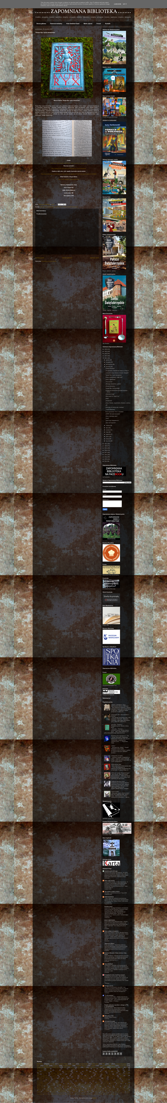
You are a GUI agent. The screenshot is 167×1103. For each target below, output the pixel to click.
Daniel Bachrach (88, 1081)
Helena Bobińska (87, 1092)
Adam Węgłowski (96, 1083)
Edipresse (53, 1091)
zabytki (93, 1065)
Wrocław (128, 1071)
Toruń (123, 1083)
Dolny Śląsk (90, 1075)
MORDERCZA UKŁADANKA (111, 976)
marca (107, 436)
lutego (107, 438)
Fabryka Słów (73, 1078)
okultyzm (57, 1084)
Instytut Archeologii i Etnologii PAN (106, 1084)
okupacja (88, 1083)
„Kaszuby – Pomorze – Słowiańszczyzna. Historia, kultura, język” (120, 726)
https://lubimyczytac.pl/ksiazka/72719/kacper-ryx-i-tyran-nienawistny (68, 168)
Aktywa (70, 1088)
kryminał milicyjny (66, 1070)
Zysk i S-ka (45, 1074)
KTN (38, 1071)
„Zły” (106, 405)
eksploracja (70, 1090)
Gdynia (92, 1086)
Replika (46, 1065)
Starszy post (94, 258)
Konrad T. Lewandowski (122, 1084)
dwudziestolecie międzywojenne (91, 1079)
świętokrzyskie (67, 1065)
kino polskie (104, 1086)
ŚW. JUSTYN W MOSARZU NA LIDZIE (113, 987)
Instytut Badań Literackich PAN (59, 1094)
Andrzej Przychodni (105, 1091)
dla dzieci (86, 1071)
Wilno (73, 1081)
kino (68, 1074)
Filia (50, 1094)
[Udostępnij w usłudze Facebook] (64, 204)
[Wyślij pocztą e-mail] (59, 204)
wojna (73, 1064)
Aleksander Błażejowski (122, 1082)
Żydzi (104, 1078)
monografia (71, 1068)
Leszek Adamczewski (42, 1083)
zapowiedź (63, 1077)
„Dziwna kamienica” (110, 386)
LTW (85, 1067)
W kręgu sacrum (108, 985)
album (94, 1068)
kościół (110, 1086)
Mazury (98, 1074)
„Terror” (107, 418)
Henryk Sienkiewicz (73, 1091)
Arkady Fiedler (98, 1088)
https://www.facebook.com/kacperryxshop (68, 179)
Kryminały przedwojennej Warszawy (48, 1067)
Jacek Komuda (57, 1079)
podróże (82, 1075)
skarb (48, 1068)
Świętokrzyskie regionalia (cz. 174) (120, 736)
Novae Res (122, 1065)
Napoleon (117, 1079)
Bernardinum (68, 1073)
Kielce (93, 1071)
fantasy (76, 1090)
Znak (69, 1077)
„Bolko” (107, 398)
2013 (105, 461)
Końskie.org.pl (108, 906)
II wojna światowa (120, 1064)
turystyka (90, 1070)
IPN (127, 1075)
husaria (90, 1091)
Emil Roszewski (59, 1083)
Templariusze (40, 1088)
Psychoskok (53, 1075)
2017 (105, 452)
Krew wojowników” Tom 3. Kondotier (114, 411)
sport (60, 1081)
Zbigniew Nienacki (64, 1075)
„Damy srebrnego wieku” (111, 416)
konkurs (54, 1081)
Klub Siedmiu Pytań (72, 23)
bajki (47, 1086)
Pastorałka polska (108, 1007)
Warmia (98, 1075)
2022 (105, 358)
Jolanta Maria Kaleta (88, 1074)
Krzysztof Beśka (67, 1082)
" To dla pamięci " (109, 995)
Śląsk (65, 1078)
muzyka (82, 1083)
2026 (105, 349)
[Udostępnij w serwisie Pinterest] (65, 204)
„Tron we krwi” (108, 381)
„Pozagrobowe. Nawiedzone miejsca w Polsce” (117, 370)
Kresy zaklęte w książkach (111, 931)
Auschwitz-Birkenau (53, 1092)
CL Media (78, 1086)
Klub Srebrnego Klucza (76, 1087)
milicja (126, 1068)
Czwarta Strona (46, 1071)
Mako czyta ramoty (109, 880)
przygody (56, 1065)
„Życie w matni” (115, 791)
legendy (121, 1075)
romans (116, 1074)
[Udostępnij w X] (62, 204)
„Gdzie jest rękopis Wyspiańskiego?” (120, 773)
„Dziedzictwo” (108, 400)
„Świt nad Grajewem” (110, 422)
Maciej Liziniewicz (83, 1078)
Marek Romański (55, 1074)
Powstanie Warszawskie (43, 1077)
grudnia (108, 360)
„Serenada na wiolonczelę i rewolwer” (114, 407)
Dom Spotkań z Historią (124, 1088)
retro (38, 1065)
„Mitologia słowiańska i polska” (113, 384)
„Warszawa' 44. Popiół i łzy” (112, 396)
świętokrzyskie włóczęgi (111, 871)
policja (54, 1078)
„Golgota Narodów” (110, 368)
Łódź (60, 1078)
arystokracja (114, 1094)
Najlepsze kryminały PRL (83, 1068)
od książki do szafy (109, 1021)
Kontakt (107, 23)
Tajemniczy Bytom (109, 943)
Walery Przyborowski (100, 1073)
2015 (105, 457)
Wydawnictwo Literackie (79, 1070)
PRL (103, 1064)
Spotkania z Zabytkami (56, 1073)
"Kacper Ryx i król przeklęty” (112, 388)
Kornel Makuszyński (89, 1087)
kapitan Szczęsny (107, 1074)
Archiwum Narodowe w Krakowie (117, 1091)
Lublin (97, 1086)
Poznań (107, 1068)
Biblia (76, 1084)
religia (78, 1067)
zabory (110, 1079)
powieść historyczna (72, 206)
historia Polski (63, 1064)
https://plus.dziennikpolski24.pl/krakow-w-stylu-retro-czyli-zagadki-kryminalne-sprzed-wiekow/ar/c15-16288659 (68, 174)
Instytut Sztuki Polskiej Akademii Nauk (83, 1094)
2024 (105, 353)
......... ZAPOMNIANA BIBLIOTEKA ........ (83, 11)
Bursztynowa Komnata (42, 1087)
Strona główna (41, 23)
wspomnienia (40, 1070)
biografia (105, 1067)
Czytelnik (104, 1077)
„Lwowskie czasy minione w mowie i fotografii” (117, 373)
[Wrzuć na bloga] (60, 204)
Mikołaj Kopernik (119, 1087)
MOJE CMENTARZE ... (110, 920)
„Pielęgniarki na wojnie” (117, 755)
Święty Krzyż (53, 1086)
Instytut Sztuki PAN (70, 1094)
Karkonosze (66, 1087)
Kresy (121, 1067)
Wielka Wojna (40, 1086)
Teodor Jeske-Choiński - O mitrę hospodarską (115, 882)
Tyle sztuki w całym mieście (112, 891)
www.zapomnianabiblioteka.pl (110, 1035)
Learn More (117, 4)
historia (42, 206)
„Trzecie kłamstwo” (110, 409)
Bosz (127, 1086)
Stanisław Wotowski (114, 1078)
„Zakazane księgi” (109, 394)
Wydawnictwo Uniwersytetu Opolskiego (111, 1081)
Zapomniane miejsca (125, 1077)
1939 (122, 1086)
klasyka (57, 1070)
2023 (105, 355)
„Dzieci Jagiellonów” (110, 379)
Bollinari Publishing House (110, 1088)
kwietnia (108, 434)
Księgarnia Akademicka (78, 1082)
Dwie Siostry (68, 1092)
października (109, 364)
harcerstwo (103, 1079)
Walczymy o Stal (108, 1015)
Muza (118, 1083)
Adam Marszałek (76, 1074)
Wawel (51, 1083)
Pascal (126, 1087)
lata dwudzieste (56, 1068)
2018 (105, 450)
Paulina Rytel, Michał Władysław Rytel (113, 921)
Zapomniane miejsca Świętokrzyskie (54, 1088)
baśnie (93, 1082)
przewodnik (49, 1070)
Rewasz (111, 1092)
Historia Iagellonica (84, 1084)
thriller (59, 1082)
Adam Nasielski (112, 1073)
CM (110, 1064)
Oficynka (98, 1070)
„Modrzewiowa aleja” (116, 764)
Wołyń (70, 1083)
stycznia (108, 441)
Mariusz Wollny (63, 206)
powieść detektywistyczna (109, 1070)
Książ (107, 1087)
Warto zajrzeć (88, 23)
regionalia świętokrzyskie (107, 1065)
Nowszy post (39, 258)
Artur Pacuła (96, 1077)
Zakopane (76, 1083)
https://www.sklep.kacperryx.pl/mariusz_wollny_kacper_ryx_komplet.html (68, 163)
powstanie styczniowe (44, 1078)
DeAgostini (86, 1086)
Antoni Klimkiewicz (109, 955)
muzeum (113, 1068)
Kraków (56, 206)
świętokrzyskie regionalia (67, 1084)
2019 (105, 448)
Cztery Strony (62, 1092)
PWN (38, 1074)
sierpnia (108, 425)
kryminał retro (83, 1064)
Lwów (126, 1073)
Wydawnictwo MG (126, 1078)
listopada (108, 362)
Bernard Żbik (106, 1083)
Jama (45, 206)
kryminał (52, 1064)
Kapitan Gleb (83, 1091)
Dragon (39, 1091)
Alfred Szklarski (87, 1090)
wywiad (109, 1071)
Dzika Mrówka (46, 1091)
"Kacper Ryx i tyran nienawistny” (113, 375)
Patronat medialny (56, 23)
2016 (105, 454)
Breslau (75, 1077)
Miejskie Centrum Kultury (110, 1017)
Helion (40, 1090)
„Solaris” (113, 746)
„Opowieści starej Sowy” (110, 996)
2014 (105, 459)
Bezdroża (46, 1094)
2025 (105, 351)
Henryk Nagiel (96, 1092)
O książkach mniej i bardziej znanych (114, 975)
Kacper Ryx (51, 206)
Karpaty (45, 1090)
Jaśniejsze (107, 893)
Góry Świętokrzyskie (85, 1077)
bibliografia (62, 1090)
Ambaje (60, 1086)
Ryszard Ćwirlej (113, 1077)
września (108, 366)
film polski (50, 1084)
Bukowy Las (40, 1081)
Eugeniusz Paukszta (77, 1092)
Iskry (74, 1071)
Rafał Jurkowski (107, 1094)
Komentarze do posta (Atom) (49, 261)
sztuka (64, 1068)
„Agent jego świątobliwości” (112, 420)
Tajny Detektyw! (108, 964)
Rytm (66, 1083)
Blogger (94, 1098)
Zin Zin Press (117, 1092)
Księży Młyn (66, 1081)
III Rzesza (93, 1084)
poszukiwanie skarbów (108, 1082)
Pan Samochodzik (56, 1071)
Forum (99, 23)
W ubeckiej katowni (109, 945)
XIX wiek (53, 1082)
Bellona (115, 1071)
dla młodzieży (40, 1068)
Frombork (52, 1087)
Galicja (49, 1079)
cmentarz (79, 1081)
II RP (126, 1070)
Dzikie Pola (42, 1079)
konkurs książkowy (96, 1078)
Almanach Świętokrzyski (99, 1090)
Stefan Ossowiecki (53, 1090)
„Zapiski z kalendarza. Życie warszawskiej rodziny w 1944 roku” (120, 705)
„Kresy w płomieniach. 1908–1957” (114, 377)
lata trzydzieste (114, 1067)
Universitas (125, 1079)
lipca (107, 427)
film (98, 1071)
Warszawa (95, 1064)
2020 (105, 446)
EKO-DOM (113, 1083)
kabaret (99, 1082)
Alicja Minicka (90, 1088)
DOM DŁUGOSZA (109, 897)
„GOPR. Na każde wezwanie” (112, 414)
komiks (100, 1068)
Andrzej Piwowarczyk (123, 1090)
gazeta (121, 1071)
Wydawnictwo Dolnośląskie (109, 1075)
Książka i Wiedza (104, 1092)
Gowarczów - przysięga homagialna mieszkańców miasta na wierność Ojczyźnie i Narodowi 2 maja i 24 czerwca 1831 (116, 909)
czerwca (108, 430)
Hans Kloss (59, 1087)
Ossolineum (77, 1079)
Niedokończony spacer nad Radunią (113, 872)
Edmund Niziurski (62, 1091)
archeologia (55, 1077)
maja (107, 432)
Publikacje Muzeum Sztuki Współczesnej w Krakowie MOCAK (120, 782)
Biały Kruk (71, 1086)
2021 (105, 443)
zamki (120, 1070)
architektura (76, 1073)
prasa (103, 1071)
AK (81, 1090)
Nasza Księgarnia (67, 1079)
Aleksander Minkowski (79, 1088)
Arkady (65, 1086)
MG (127, 1067)
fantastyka (74, 1075)
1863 (123, 1092)
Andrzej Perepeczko (111, 1090)
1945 (65, 1088)
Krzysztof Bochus (100, 1087)
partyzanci (116, 1086)
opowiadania (67, 1071)
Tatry (88, 1082)
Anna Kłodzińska (43, 1073)
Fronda (120, 1068)
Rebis (63, 1074)
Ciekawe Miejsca (81, 1065)
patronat (72, 1067)
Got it (125, 4)
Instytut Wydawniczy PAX (98, 1094)
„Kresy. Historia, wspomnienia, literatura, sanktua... (118, 403)
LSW (112, 1087)
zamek (79, 1071)
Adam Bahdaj (97, 1091)
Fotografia (97, 1081)
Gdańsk (120, 1073)
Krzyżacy (47, 1081)
